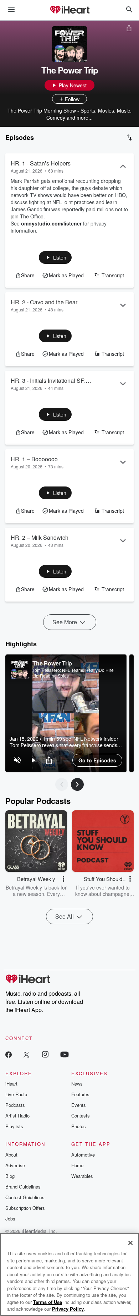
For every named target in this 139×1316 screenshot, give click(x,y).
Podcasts (15, 1105)
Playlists (14, 1126)
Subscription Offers (25, 1207)
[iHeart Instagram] (45, 1054)
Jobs (10, 1218)
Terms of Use (47, 1302)
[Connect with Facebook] (8, 1054)
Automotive (83, 1154)
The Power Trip (52, 663)
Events (78, 1105)
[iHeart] (69, 10)
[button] (55, 257)
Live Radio (16, 1094)
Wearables (82, 1176)
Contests (80, 1115)
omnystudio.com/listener (51, 223)
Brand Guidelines (23, 1186)
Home (77, 1165)
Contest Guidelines (25, 1197)
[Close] (130, 1243)
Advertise (15, 1165)
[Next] (77, 784)
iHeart (11, 1083)
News (77, 1083)
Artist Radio (17, 1115)
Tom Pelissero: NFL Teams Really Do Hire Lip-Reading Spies (73, 673)
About (11, 1154)
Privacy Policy (68, 1308)
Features (80, 1094)
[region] (66, 713)
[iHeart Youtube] (64, 1054)
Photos (78, 1126)
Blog (10, 1176)
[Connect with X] (26, 1054)
